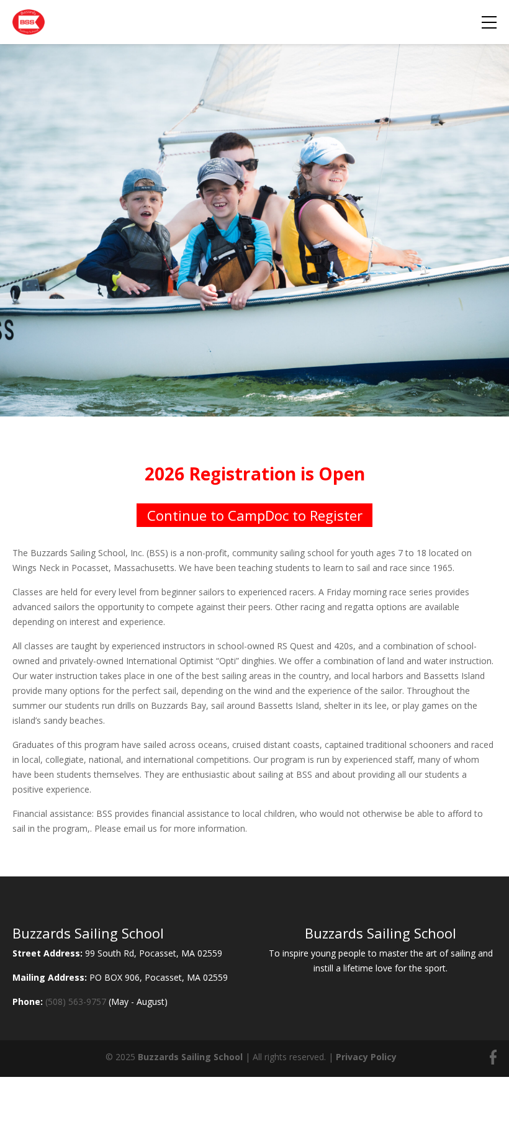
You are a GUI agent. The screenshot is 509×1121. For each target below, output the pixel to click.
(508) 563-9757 (75, 1001)
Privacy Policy (366, 1057)
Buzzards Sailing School (190, 1057)
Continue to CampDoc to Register (255, 515)
